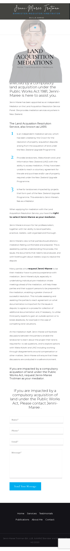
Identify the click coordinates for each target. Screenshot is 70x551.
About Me (37, 519)
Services (32, 513)
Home (20, 67)
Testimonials (46, 513)
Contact (49, 519)
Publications (22, 519)
